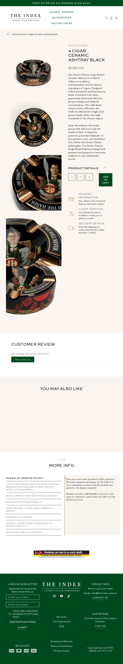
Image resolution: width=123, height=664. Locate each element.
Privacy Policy (61, 650)
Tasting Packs (61, 23)
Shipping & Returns (61, 641)
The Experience (61, 621)
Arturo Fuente (78, 46)
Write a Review (24, 360)
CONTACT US (100, 597)
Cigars (54, 12)
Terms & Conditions (61, 646)
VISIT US (100, 626)
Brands (68, 12)
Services (62, 616)
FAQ (61, 626)
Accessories (61, 17)
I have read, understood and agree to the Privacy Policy (26, 613)
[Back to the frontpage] (8, 34)
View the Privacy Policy (22, 621)
